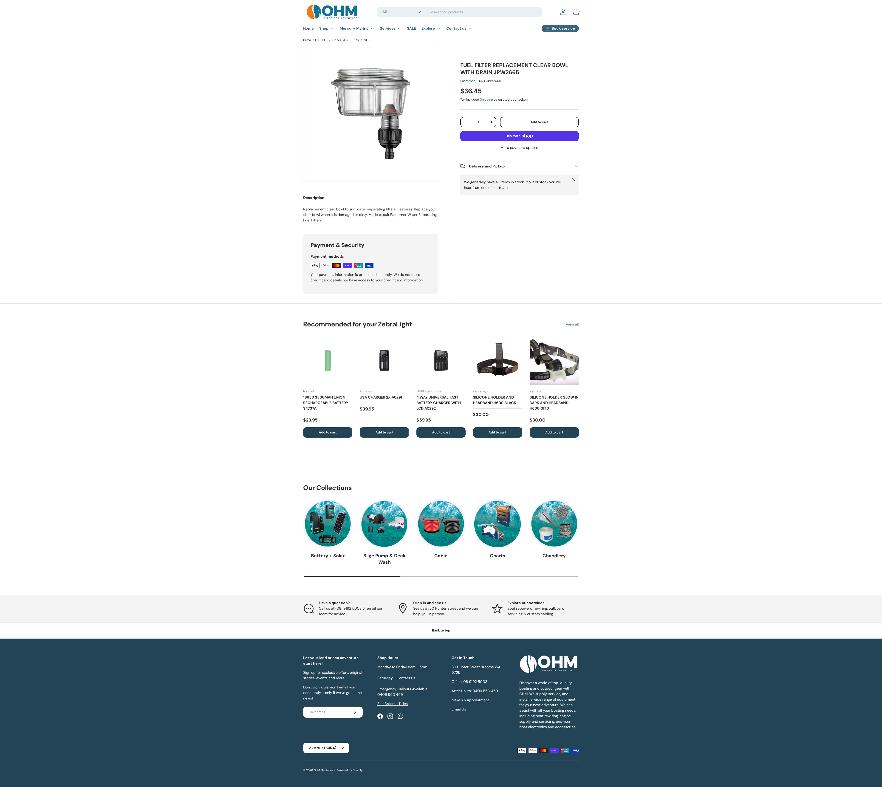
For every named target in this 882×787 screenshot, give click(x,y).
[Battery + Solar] (327, 524)
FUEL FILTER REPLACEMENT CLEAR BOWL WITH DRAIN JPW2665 (342, 40)
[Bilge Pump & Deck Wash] (384, 524)
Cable (440, 556)
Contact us (456, 28)
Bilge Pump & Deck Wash (384, 559)
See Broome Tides (392, 703)
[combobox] (459, 12)
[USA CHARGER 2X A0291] (384, 360)
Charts (497, 556)
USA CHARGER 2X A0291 (381, 397)
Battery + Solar (328, 556)
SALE (411, 28)
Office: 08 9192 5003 (469, 681)
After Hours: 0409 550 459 (475, 690)
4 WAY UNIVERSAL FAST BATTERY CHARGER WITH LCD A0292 (438, 403)
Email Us (459, 709)
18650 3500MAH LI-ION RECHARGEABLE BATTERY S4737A (325, 403)
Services (388, 28)
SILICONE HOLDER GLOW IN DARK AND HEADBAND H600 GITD (554, 403)
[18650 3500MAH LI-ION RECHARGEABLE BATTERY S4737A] (327, 360)
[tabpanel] (370, 215)
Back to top (441, 630)
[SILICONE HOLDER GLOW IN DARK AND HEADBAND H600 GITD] (554, 360)
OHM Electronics (324, 770)
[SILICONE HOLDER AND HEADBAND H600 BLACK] (497, 360)
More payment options (519, 147)
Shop (323, 28)
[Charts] (497, 524)
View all (572, 324)
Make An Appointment (470, 700)
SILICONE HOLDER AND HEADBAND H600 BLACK (494, 400)
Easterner (467, 81)
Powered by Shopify (349, 770)
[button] (576, 12)
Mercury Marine (354, 28)
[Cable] (441, 524)
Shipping (486, 99)
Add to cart (539, 122)
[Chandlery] (554, 524)
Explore (428, 28)
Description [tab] (313, 197)
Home (308, 28)
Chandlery (554, 556)
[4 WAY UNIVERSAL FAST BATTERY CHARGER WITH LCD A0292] (441, 360)
